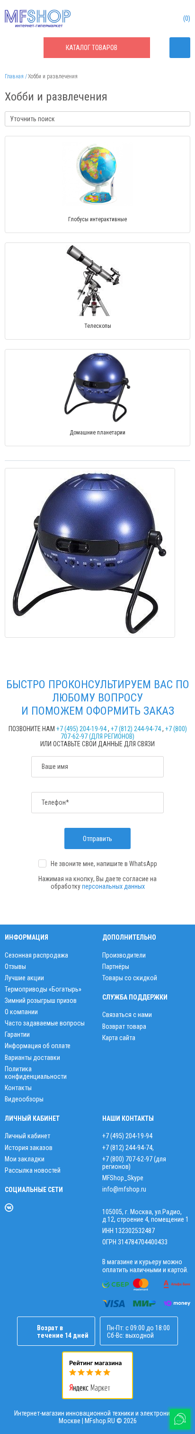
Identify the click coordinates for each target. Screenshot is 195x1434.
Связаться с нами (127, 1014)
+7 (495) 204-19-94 (81, 729)
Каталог (91, 47)
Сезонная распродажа (36, 955)
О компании (21, 1012)
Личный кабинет (27, 1136)
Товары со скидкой (129, 978)
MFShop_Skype (122, 1178)
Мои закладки (24, 1159)
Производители (124, 955)
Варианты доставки (32, 1057)
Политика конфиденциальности (36, 1072)
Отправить (97, 838)
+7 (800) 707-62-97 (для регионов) (124, 732)
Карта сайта (118, 1038)
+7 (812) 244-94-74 (136, 729)
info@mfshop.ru (124, 1189)
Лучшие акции (24, 978)
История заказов (29, 1147)
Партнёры (115, 966)
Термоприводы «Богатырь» (43, 989)
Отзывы (15, 966)
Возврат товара (124, 1026)
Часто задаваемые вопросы (45, 1023)
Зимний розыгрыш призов (41, 1000)
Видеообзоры (24, 1099)
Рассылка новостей (33, 1170)
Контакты (18, 1088)
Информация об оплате (38, 1046)
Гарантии (17, 1034)
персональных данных (113, 886)
